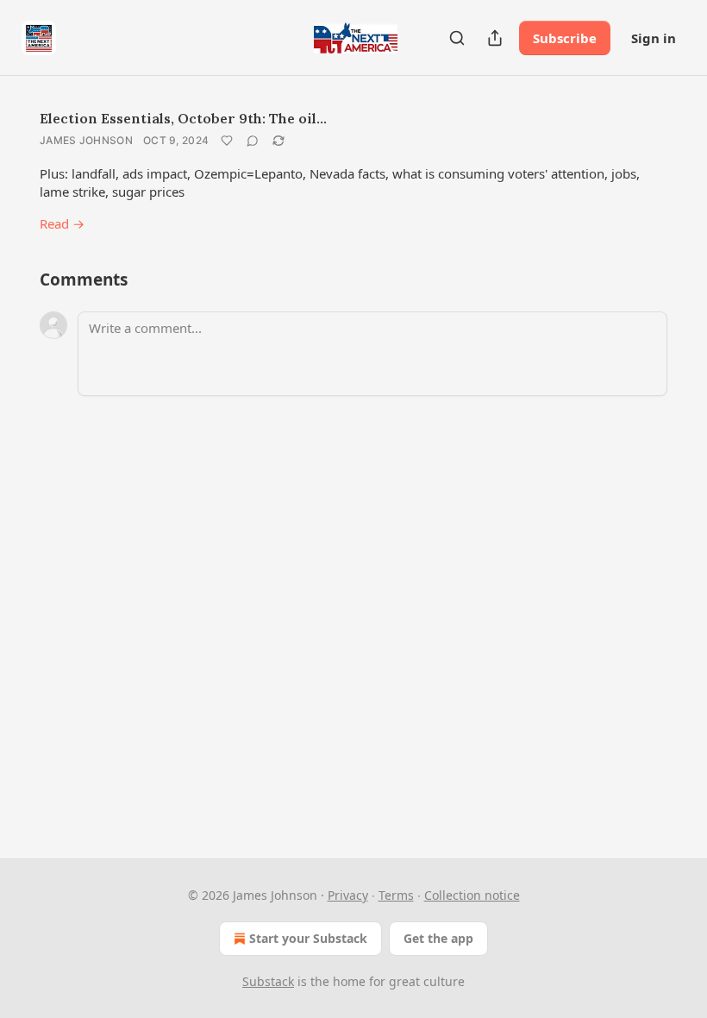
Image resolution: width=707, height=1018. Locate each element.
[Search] (457, 38)
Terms (396, 895)
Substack (268, 981)
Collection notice (472, 895)
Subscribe (565, 38)
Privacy (348, 895)
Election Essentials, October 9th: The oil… (183, 118)
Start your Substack (308, 938)
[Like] (227, 140)
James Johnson (86, 140)
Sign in (653, 38)
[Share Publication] (495, 38)
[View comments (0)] (252, 140)
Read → (62, 223)
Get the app (438, 938)
